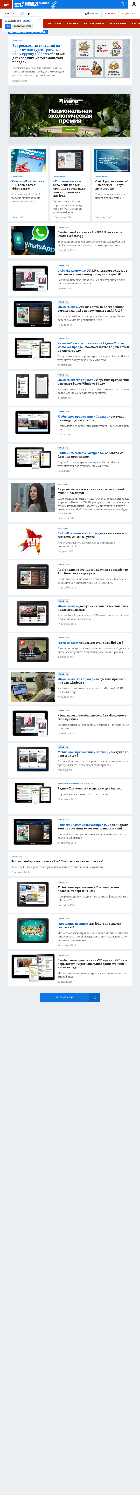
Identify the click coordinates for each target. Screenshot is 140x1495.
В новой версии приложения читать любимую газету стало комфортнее (92, 836)
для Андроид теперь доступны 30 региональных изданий (93, 826)
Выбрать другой (22, 26)
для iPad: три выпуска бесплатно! (89, 925)
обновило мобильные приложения (91, 454)
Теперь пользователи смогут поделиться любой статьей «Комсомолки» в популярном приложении (92, 243)
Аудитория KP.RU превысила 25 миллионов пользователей (86, 544)
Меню (6, 4)
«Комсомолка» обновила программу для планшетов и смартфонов (93, 974)
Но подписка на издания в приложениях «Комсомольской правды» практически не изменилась (93, 580)
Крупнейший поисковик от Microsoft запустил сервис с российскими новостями (93, 617)
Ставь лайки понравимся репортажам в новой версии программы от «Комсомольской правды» (93, 763)
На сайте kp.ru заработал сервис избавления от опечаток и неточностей (58, 867)
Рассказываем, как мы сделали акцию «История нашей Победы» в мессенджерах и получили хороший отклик (39, 71)
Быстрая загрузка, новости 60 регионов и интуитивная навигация (93, 726)
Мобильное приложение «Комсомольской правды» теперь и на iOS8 (88, 889)
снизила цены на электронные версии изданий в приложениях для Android (91, 308)
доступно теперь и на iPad (93, 753)
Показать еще (64, 997)
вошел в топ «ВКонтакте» (27, 185)
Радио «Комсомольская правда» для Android (90, 788)
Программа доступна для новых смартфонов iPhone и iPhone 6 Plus (93, 898)
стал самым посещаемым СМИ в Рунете (92, 535)
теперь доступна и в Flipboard (90, 643)
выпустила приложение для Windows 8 (92, 681)
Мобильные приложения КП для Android (76, 783)
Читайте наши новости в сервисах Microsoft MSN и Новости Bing (91, 690)
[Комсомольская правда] (31, 4)
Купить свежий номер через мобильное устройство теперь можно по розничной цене (69, 207)
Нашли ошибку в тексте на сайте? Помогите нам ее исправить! (57, 861)
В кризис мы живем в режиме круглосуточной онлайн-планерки (91, 491)
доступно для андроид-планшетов (91, 418)
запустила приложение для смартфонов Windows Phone (94, 381)
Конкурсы (73, 23)
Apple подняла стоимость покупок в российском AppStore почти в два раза (93, 571)
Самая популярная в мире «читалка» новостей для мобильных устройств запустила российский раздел (93, 650)
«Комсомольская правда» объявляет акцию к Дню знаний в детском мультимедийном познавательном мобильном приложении (93, 936)
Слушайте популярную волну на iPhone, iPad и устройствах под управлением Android (88, 464)
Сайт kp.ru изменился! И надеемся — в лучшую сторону (111, 185)
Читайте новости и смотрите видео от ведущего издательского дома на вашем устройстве (93, 391)
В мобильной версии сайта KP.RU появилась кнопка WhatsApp (90, 234)
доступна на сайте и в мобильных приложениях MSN (93, 608)
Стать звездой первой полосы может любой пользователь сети (25, 197)
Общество (17, 40)
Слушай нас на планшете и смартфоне (83, 794)
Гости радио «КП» (94, 23)
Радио (94, 13)
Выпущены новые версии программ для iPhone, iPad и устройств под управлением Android (93, 358)
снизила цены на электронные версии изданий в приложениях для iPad (69, 189)
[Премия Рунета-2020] (53, 4)
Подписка (128, 13)
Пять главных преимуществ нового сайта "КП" (111, 196)
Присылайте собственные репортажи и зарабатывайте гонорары (94, 427)
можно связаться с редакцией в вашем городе (93, 347)
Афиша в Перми (118, 23)
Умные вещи (17, 176)
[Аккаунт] (134, 4)
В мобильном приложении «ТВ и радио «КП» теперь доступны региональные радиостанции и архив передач (92, 963)
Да (8, 26)
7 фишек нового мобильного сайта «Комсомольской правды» (93, 717)
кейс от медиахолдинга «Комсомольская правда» (39, 54)
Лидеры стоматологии (48, 23)
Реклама (110, 13)
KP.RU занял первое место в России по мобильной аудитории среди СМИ (93, 272)
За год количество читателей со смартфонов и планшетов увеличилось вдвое (92, 281)
